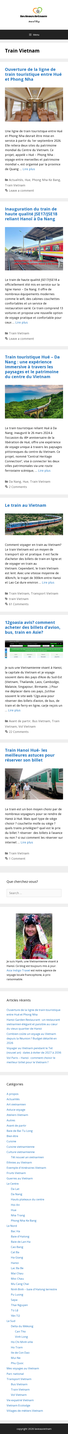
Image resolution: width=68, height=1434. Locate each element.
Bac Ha (15, 1231)
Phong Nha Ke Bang (46, 180)
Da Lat (15, 1189)
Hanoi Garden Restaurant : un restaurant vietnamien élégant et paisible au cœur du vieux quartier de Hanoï (33, 1024)
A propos (12, 1094)
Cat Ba (15, 1252)
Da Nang (15, 481)
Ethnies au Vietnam (19, 1162)
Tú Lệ (14, 1310)
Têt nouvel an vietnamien (27, 1157)
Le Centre (13, 1183)
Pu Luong (17, 1294)
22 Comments (19, 732)
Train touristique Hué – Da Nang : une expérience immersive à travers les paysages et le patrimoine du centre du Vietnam (32, 366)
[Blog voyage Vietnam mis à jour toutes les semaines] (34, 14)
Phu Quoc (17, 1363)
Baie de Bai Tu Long (20, 1131)
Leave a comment (21, 190)
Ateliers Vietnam (17, 1115)
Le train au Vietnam (25, 505)
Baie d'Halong (20, 1236)
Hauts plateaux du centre (27, 1199)
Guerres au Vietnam (20, 1178)
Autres (11, 1120)
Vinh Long (21, 1337)
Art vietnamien (16, 1104)
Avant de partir (20, 721)
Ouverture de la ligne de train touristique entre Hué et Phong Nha (33, 74)
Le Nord (12, 1226)
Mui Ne (15, 1358)
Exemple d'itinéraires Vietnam (26, 1168)
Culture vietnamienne (21, 1152)
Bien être (12, 1136)
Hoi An (15, 1205)
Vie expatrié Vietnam (20, 1400)
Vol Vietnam (27, 726)
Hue (27, 180)
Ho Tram (17, 1347)
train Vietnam (19, 599)
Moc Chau (17, 1278)
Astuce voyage (16, 1109)
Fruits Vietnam (16, 1173)
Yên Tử (15, 1316)
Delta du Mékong (22, 1326)
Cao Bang (17, 1247)
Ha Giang (17, 1257)
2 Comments (18, 487)
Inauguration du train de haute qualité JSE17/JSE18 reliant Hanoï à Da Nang (31, 213)
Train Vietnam (15, 185)
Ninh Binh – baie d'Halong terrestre (34, 1289)
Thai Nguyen (19, 1305)
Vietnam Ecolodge (18, 1405)
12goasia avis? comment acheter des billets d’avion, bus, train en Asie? (32, 627)
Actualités (16, 180)
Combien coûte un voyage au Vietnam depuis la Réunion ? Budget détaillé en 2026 (32, 1038)
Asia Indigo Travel (18, 970)
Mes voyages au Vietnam (23, 1368)
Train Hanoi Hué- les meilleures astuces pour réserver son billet (30, 755)
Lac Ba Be (17, 1268)
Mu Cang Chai (20, 1284)
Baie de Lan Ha (21, 1242)
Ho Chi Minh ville (22, 1342)
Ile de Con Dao (20, 1352)
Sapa (14, 1300)
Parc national (15, 1374)
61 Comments (19, 604)
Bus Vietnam (41, 721)
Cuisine (11, 1141)
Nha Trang (18, 1215)
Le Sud (11, 1321)
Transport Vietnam (44, 593)
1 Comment (17, 858)
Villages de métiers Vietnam (25, 1411)
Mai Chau (17, 1273)
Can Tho (20, 1331)
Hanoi (15, 1263)
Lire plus (29, 169)
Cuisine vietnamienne (20, 1147)
